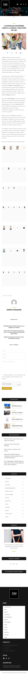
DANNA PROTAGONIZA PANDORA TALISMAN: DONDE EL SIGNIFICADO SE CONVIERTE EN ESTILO (13, 456)
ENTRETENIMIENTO (10, 488)
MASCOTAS (8, 501)
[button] (17, 4)
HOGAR (7, 497)
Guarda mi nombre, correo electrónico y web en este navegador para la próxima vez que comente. (13, 376)
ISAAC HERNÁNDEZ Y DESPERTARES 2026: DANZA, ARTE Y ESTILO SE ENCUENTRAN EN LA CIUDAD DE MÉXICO (14, 463)
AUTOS (7, 481)
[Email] (20, 52)
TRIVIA (6, 517)
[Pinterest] (16, 52)
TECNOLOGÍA (8, 513)
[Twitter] (12, 52)
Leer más (14, 551)
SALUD (7, 510)
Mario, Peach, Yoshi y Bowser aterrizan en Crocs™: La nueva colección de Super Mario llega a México (14, 332)
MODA (14, 23)
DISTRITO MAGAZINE (14, 310)
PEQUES (7, 507)
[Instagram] (26, 4)
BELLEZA (13, 417)
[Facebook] (21, 4)
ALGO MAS (14, 410)
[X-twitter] (23, 4)
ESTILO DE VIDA (9, 491)
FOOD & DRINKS (9, 494)
